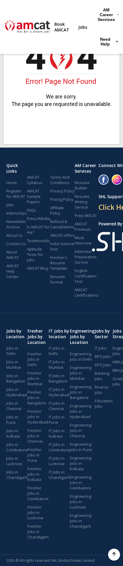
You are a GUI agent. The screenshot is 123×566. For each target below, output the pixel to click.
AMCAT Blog (37, 268)
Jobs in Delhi (12, 350)
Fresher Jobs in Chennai (35, 436)
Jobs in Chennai (13, 405)
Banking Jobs (102, 376)
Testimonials (38, 240)
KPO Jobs (103, 365)
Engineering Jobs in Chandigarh (80, 521)
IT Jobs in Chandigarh (59, 474)
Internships (16, 213)
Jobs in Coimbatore (16, 447)
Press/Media (38, 218)
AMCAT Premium (83, 226)
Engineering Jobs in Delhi (81, 356)
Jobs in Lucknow (14, 461)
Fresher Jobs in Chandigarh (38, 531)
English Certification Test (85, 276)
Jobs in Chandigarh (16, 474)
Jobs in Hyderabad (16, 392)
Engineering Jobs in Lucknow (80, 502)
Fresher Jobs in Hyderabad (37, 417)
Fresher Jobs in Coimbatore (38, 493)
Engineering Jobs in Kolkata (80, 463)
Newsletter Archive (16, 224)
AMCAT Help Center (12, 271)
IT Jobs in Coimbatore (59, 447)
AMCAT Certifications (87, 292)
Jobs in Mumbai (13, 364)
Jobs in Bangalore (15, 378)
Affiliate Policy (57, 210)
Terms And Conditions (60, 179)
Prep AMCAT (86, 215)
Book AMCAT (61, 27)
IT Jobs (100, 348)
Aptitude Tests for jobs (35, 254)
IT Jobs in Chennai (56, 405)
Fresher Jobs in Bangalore (36, 397)
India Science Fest (62, 246)
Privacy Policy (62, 191)
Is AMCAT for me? (38, 229)
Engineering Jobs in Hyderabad (80, 411)
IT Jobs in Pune (56, 419)
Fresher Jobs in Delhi (34, 359)
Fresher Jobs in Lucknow (35, 512)
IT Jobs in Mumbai (56, 364)
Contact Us (16, 243)
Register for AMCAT (15, 193)
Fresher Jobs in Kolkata (34, 474)
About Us (14, 235)
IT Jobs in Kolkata (56, 433)
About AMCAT (12, 254)
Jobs (82, 27)
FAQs (31, 210)
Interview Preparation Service (85, 257)
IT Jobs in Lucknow (56, 461)
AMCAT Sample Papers (34, 196)
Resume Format (57, 279)
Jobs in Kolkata (13, 433)
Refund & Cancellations (62, 224)
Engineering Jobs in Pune (81, 446)
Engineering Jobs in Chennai (80, 430)
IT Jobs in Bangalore (58, 378)
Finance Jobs (102, 389)
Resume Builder (82, 185)
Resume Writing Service (82, 202)
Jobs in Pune (12, 419)
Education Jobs (104, 403)
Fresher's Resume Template (58, 263)
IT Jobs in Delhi (56, 350)
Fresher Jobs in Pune (34, 455)
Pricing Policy (61, 199)
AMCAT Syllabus (34, 179)
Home (11, 182)
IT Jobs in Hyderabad (59, 392)
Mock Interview (83, 240)
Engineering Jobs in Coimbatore (80, 482)
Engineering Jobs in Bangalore (80, 392)
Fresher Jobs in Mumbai (34, 378)
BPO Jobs (103, 356)
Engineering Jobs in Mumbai (80, 373)
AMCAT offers (62, 235)
